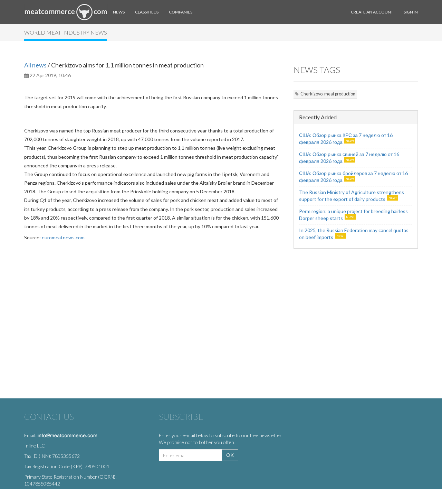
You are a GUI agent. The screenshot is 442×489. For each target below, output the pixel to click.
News (119, 12)
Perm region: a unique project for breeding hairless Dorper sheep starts (353, 214)
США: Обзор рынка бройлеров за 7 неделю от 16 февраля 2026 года (353, 176)
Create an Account (372, 12)
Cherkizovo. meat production (327, 93)
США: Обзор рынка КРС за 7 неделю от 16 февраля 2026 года (346, 138)
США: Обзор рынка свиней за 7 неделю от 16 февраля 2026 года (349, 157)
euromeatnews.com (63, 237)
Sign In (411, 12)
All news (35, 65)
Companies (180, 12)
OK (230, 455)
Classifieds (146, 12)
